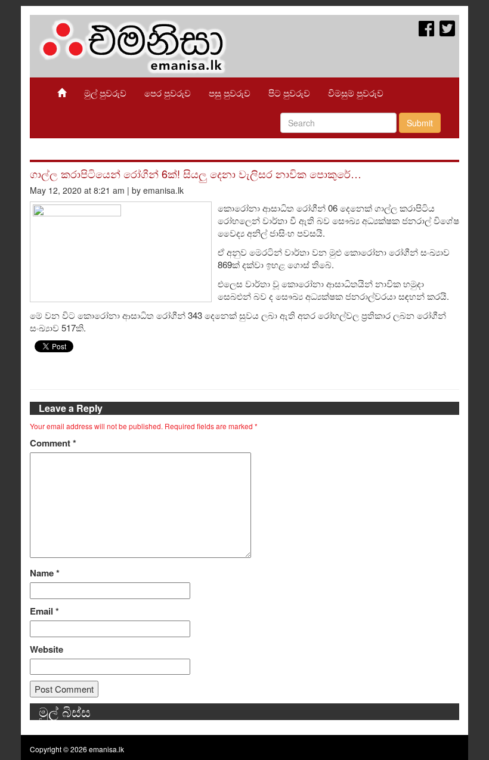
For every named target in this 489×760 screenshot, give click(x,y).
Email (44, 611)
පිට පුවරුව (289, 92)
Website (46, 649)
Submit (420, 123)
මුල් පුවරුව (105, 92)
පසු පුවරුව (229, 92)
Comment (53, 443)
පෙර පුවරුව (167, 92)
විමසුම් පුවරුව (355, 92)
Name (45, 573)
